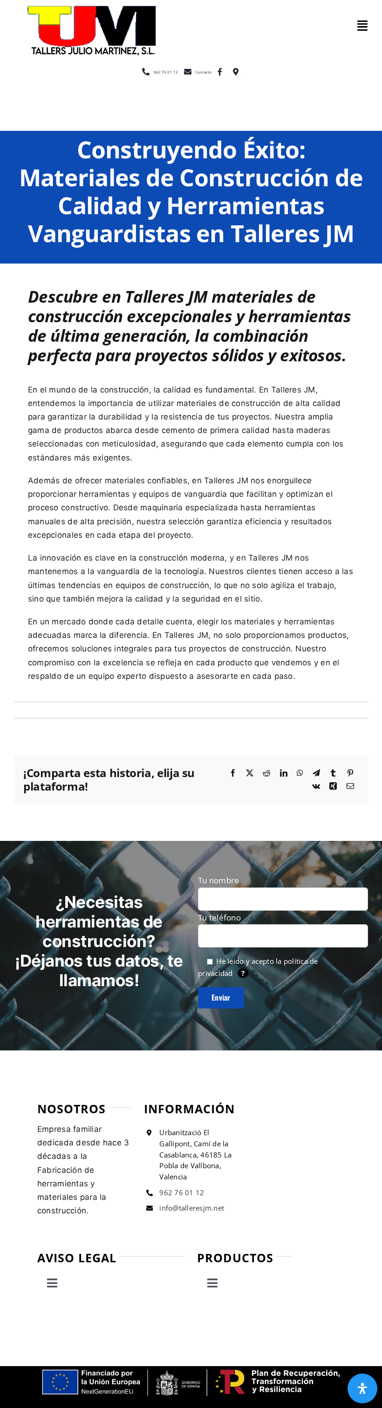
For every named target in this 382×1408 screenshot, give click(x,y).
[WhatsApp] (300, 773)
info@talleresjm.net (191, 1207)
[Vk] (316, 786)
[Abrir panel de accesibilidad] (362, 1388)
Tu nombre (218, 880)
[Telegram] (316, 773)
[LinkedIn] (283, 773)
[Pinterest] (350, 773)
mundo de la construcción (99, 389)
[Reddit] (266, 773)
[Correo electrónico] (350, 786)
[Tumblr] (333, 773)
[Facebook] (233, 773)
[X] (249, 773)
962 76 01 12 (181, 1192)
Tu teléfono (219, 917)
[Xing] (333, 786)
